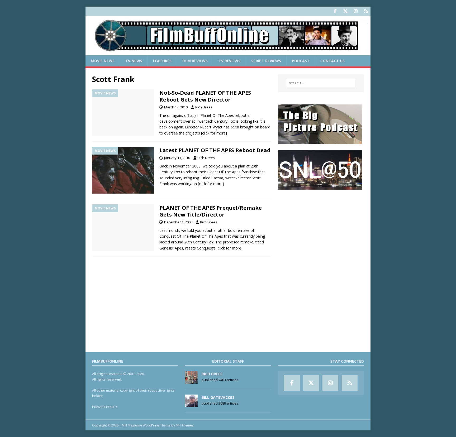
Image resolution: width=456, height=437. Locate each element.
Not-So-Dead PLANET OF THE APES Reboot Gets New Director (205, 96)
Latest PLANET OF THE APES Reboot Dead (214, 150)
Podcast (301, 60)
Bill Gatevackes (218, 397)
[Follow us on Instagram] (355, 11)
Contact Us (332, 60)
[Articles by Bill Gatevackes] (191, 404)
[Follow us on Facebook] (335, 11)
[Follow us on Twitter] (345, 11)
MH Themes (184, 425)
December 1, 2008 (178, 222)
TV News (133, 60)
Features (162, 60)
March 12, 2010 (176, 107)
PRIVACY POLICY (104, 406)
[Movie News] (123, 112)
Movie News (103, 60)
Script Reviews (266, 60)
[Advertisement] (321, 228)
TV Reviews (229, 60)
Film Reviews (195, 60)
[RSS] (365, 11)
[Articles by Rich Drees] (191, 380)
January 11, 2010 (177, 157)
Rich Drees (203, 107)
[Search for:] (321, 83)
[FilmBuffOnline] (228, 52)
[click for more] (214, 133)
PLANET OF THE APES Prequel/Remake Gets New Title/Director (210, 211)
